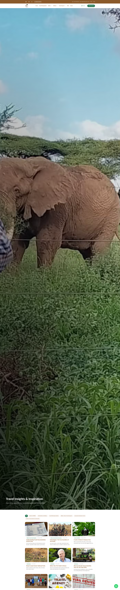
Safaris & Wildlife (32, 515)
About (71, 5)
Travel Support (61, 5)
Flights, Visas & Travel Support (66, 515)
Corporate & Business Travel (80, 515)
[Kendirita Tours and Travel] (26, 6)
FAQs (94, 1)
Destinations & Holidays (42, 515)
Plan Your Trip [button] (91, 5)
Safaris (49, 5)
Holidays (54, 5)
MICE (68, 5)
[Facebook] (26, 2)
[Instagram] (29, 2)
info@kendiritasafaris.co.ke (85, 1)
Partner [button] (83, 5)
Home (37, 5)
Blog (91, 1)
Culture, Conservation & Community (32, 518)
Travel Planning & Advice (53, 515)
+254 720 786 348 (76, 1)
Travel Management (43, 5)
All (26, 515)
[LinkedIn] (32, 2)
